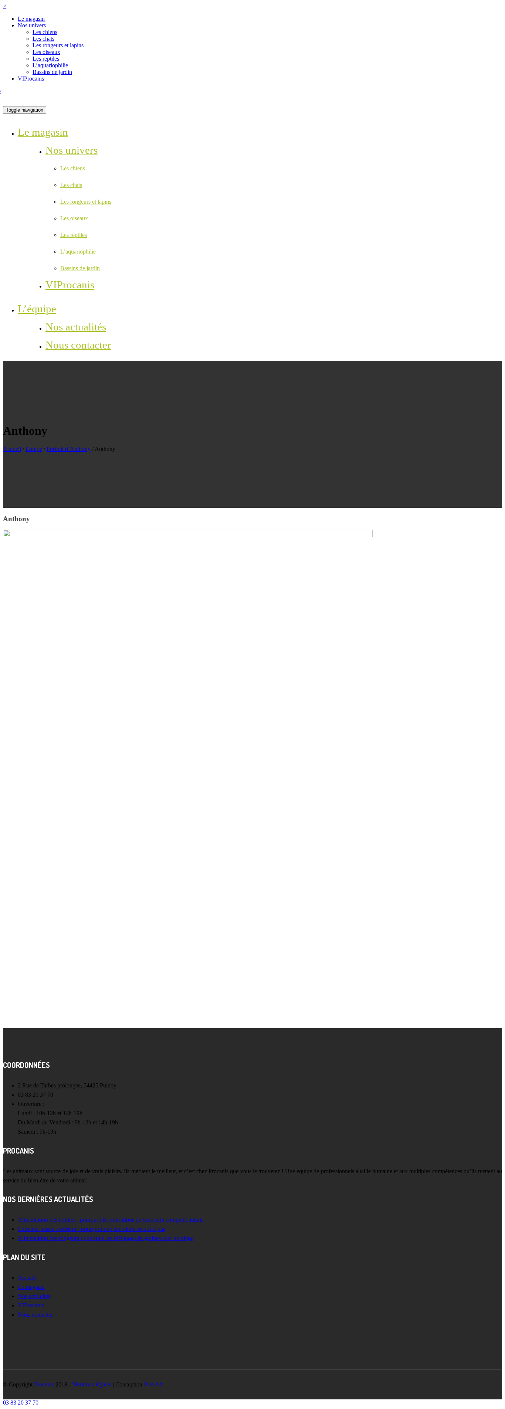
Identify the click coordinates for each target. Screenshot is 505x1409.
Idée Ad (153, 1384)
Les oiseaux (46, 52)
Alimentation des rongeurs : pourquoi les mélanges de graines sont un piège (105, 1238)
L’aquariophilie (50, 65)
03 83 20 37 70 (20, 1402)
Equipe (34, 449)
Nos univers (32, 25)
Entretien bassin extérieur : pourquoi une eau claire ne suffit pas (91, 1229)
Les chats (43, 38)
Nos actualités (75, 327)
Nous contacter (78, 345)
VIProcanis (31, 78)
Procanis (44, 1384)
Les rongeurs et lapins (58, 45)
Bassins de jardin (52, 72)
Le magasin (31, 19)
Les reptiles (46, 58)
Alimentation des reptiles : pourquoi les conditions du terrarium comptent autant (110, 1219)
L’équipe (37, 309)
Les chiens (45, 32)
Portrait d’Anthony (69, 449)
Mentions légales (91, 1384)
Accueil (12, 449)
